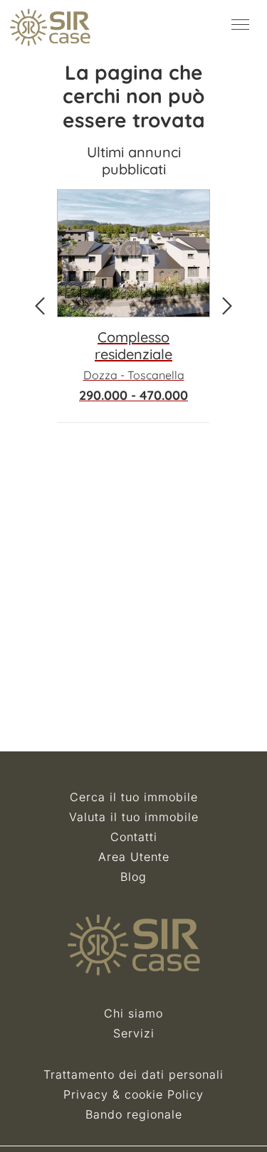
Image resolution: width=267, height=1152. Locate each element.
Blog (133, 877)
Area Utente (133, 857)
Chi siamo (133, 1013)
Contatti (133, 837)
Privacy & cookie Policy (133, 1094)
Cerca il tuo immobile (134, 797)
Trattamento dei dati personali (133, 1074)
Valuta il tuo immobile (134, 817)
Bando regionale (133, 1114)
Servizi (134, 1033)
